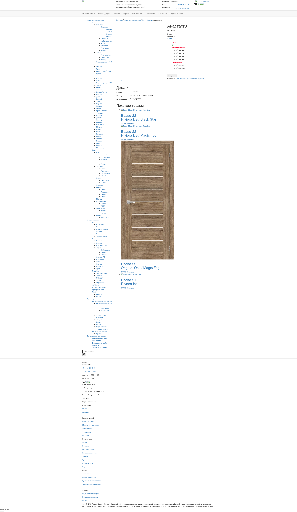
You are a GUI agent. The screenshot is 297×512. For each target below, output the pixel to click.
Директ (103, 203)
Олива (169, 38)
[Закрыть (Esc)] (8, 509)
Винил (98, 187)
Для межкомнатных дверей (102, 301)
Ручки (98, 333)
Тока (98, 101)
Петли (98, 324)
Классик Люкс (106, 55)
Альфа (98, 80)
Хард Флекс (100, 208)
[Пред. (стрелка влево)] (1, 511)
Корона (99, 94)
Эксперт (99, 243)
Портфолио (150, 13)
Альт (98, 76)
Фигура (99, 115)
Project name (88, 13)
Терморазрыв (101, 236)
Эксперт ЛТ (100, 257)
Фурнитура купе (102, 329)
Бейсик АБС (105, 38)
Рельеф (99, 99)
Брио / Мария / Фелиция (102, 111)
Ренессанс (100, 134)
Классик (99, 141)
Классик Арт (105, 48)
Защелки (99, 319)
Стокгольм (105, 57)
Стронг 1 (104, 254)
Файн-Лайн (105, 217)
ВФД (93, 238)
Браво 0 (104, 155)
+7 (182, 8)
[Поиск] (84, 354)
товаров (205, 1)
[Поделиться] (5, 509)
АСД (93, 222)
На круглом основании (105, 311)
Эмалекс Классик (109, 30)
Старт (103, 196)
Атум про (104, 45)
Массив (99, 199)
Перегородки (97, 340)
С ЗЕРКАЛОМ (101, 245)
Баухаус (99, 103)
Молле (98, 136)
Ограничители (101, 326)
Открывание (177, 62)
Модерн (99, 127)
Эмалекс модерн (109, 35)
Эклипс (99, 120)
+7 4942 (182, 4)
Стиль (98, 131)
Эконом (99, 264)
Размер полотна (178, 47)
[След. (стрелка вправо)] (3, 511)
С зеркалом (100, 227)
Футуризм (100, 124)
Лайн (98, 143)
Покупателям (137, 13)
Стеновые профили (99, 347)
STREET (99, 278)
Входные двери (93, 220)
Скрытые (99, 185)
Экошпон (99, 24)
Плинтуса (95, 345)
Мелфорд (100, 148)
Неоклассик (105, 157)
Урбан (103, 50)
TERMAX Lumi (101, 273)
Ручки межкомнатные (104, 303)
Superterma (100, 282)
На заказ (99, 234)
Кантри (99, 122)
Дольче (99, 117)
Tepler (98, 280)
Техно (98, 85)
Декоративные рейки (99, 343)
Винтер (103, 59)
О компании (162, 13)
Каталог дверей (104, 13)
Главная (116, 13)
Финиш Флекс (101, 201)
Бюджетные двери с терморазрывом (99, 288)
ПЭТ (98, 152)
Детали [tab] (123, 81)
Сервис (126, 13)
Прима (98, 129)
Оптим (98, 296)
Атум (103, 43)
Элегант (99, 106)
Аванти (99, 66)
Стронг (103, 252)
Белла (98, 87)
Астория (99, 138)
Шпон (98, 215)
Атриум (99, 90)
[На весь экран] (3, 509)
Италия (99, 78)
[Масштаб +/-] (1, 509)
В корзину (172, 76)
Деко (98, 96)
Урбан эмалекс (106, 41)
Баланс (99, 241)
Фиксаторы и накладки (101, 316)
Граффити (105, 162)
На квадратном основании (106, 307)
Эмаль (98, 52)
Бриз (98, 69)
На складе (100, 224)
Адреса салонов (177, 13)
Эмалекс (104, 27)
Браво (103, 168)
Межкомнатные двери (95, 20)
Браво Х (104, 159)
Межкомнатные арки (99, 338)
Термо (98, 247)
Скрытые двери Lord (104, 83)
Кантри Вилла (101, 92)
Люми (98, 108)
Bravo (94, 150)
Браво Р (99, 294)
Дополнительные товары (96, 336)
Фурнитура (91, 299)
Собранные (105, 250)
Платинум (100, 259)
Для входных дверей (99, 331)
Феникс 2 (99, 266)
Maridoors (95, 285)
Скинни (104, 182)
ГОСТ (103, 206)
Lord (93, 64)
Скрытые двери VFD (104, 62)
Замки (98, 322)
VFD (93, 22)
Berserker (95, 271)
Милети (99, 145)
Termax (99, 275)
